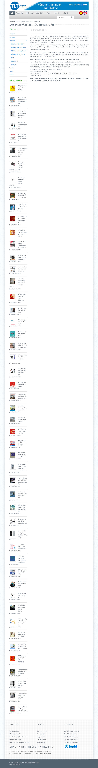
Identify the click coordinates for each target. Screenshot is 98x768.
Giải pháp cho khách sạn (71, 737)
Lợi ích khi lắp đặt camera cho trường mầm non (22, 646)
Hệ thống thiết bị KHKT (17, 44)
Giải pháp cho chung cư (70, 739)
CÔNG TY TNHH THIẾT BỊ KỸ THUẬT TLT (31, 747)
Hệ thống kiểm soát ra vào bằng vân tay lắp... (22, 257)
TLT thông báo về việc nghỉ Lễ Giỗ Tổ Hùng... (22, 195)
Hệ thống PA (14, 61)
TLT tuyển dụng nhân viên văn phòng (22, 310)
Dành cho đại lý (41, 742)
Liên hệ (11, 75)
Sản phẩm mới (41, 737)
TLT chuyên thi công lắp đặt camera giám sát (22, 521)
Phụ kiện (13, 64)
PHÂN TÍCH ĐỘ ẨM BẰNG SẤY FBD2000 (22, 207)
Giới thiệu (12, 37)
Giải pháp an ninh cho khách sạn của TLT (22, 419)
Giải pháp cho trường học (71, 742)
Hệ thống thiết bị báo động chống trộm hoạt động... (22, 709)
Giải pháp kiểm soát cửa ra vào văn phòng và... (22, 396)
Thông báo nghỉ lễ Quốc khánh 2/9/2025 (22, 88)
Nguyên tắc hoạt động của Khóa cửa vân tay (22, 269)
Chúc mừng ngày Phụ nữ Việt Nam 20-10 (22, 546)
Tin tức (11, 68)
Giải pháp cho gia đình (70, 734)
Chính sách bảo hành (15, 734)
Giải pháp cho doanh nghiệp (72, 731)
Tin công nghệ (41, 734)
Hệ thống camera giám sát (18, 51)
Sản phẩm (12, 40)
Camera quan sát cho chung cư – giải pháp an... (22, 671)
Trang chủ (12, 21)
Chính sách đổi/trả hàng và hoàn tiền (19, 742)
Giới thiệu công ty (14, 731)
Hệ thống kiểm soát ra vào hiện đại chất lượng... (22, 345)
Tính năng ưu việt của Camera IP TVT (22, 124)
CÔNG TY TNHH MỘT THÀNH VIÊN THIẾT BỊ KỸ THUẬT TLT (58, 73)
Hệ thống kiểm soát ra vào (18, 47)
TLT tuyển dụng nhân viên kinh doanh (22, 322)
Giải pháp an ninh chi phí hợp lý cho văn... (22, 408)
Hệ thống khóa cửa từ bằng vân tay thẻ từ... (22, 595)
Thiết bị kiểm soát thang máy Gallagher (22, 454)
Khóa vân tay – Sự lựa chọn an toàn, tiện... (22, 683)
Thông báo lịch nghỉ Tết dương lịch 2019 (22, 443)
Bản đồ (11, 71)
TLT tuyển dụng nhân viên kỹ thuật (22, 333)
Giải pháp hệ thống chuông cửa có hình (21, 634)
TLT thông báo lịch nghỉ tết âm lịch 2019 (22, 431)
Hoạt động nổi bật (42, 731)
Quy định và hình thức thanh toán (18, 737)
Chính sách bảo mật (15, 739)
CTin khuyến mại (41, 739)
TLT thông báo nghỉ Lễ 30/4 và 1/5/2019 (22, 384)
